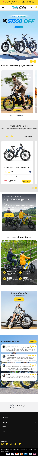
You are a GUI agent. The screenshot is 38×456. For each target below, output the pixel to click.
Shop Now (18, 110)
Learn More (9, 215)
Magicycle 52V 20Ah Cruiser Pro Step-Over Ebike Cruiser (17, 167)
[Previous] (31, 61)
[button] (36, 188)
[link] (19, 7)
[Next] (34, 61)
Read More (33, 342)
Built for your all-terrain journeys (12, 176)
